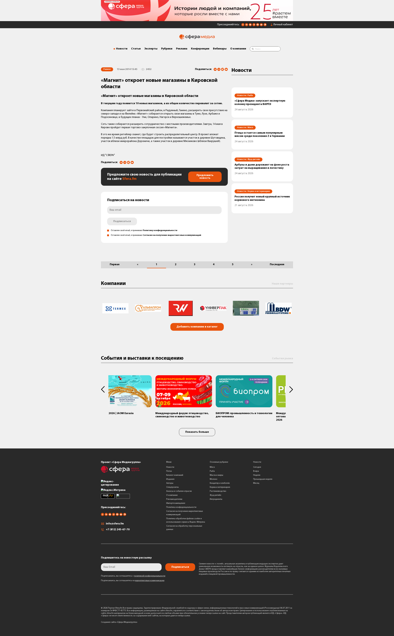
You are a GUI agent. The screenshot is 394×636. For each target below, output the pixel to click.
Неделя (256, 474)
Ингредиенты (216, 498)
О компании (238, 47)
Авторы (169, 482)
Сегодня (257, 466)
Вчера (256, 470)
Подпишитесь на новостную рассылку (126, 556)
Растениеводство (218, 490)
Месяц (256, 482)
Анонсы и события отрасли (179, 490)
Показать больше (197, 430)
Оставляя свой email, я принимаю (144, 229)
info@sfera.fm (115, 522)
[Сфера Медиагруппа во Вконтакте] (246, 24)
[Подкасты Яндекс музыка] (265, 24)
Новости (121, 47)
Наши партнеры (282, 282)
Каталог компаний (174, 474)
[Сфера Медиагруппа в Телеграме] (253, 24)
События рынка (282, 357)
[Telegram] (218, 68)
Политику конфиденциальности (160, 229)
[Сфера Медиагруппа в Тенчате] (257, 24)
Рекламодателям (174, 498)
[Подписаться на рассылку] (261, 24)
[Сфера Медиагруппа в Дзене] (242, 24)
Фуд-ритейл (215, 494)
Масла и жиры (216, 474)
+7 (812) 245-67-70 (118, 528)
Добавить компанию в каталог (197, 325)
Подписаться (122, 220)
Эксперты (150, 47)
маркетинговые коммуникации (149, 579)
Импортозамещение (175, 502)
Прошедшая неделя (262, 478)
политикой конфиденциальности (149, 575)
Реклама (181, 47)
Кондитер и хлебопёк (220, 482)
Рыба (212, 470)
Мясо (212, 466)
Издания (170, 478)
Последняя (277, 263)
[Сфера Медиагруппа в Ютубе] (250, 24)
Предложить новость (205, 175)
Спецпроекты (172, 486)
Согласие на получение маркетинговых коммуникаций (172, 234)
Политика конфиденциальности (181, 506)
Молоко (213, 478)
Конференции (200, 47)
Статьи (136, 47)
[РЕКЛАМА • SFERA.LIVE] (197, 18)
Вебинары (220, 47)
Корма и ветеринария (220, 486)
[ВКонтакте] (215, 68)
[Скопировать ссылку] (222, 68)
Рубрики (166, 47)
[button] (104, 388)
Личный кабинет (283, 23)
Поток (169, 470)
